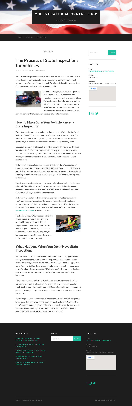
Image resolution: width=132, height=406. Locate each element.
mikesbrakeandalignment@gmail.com (101, 71)
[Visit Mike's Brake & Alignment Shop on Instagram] (93, 114)
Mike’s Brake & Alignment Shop (31, 400)
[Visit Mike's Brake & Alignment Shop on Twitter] (96, 114)
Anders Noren (106, 400)
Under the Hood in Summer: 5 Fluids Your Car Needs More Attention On (31, 351)
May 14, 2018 (20, 70)
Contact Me (41, 37)
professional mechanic (25, 210)
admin (30, 70)
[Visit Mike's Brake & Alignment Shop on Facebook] (89, 114)
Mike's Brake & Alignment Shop (66, 14)
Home (20, 37)
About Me (29, 37)
